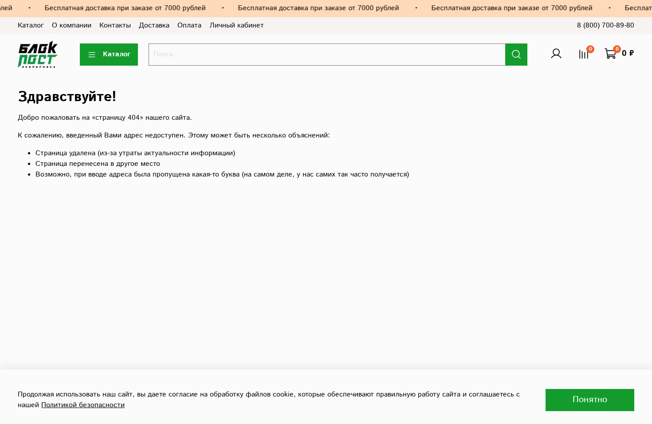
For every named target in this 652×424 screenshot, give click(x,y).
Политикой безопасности (83, 405)
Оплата (189, 25)
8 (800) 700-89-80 (605, 25)
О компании (71, 25)
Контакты (115, 25)
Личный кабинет (236, 25)
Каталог (31, 25)
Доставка (154, 25)
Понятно (590, 399)
